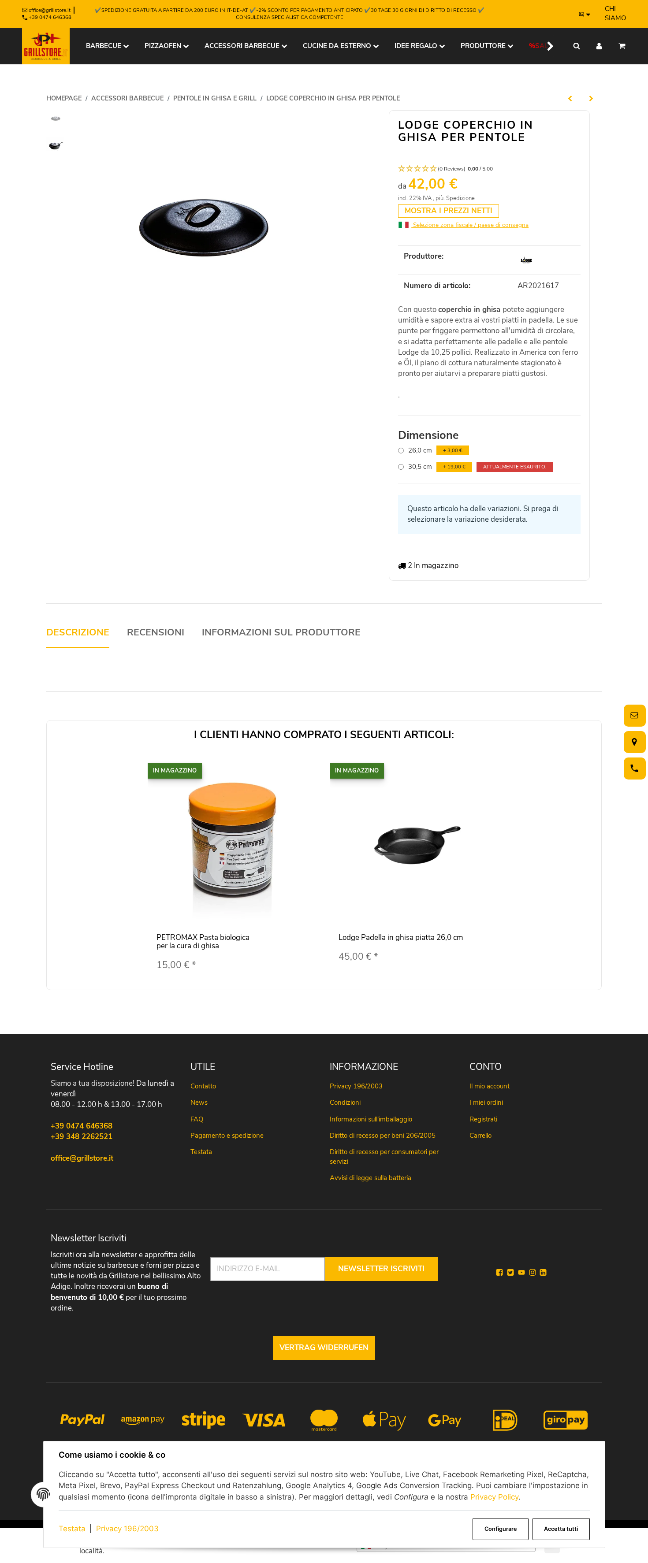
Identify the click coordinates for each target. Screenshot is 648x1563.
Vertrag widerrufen (324, 1348)
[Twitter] (510, 1272)
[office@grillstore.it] (633, 715)
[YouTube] (521, 1272)
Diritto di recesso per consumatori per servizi (384, 1156)
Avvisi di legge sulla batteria (370, 1177)
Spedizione (460, 198)
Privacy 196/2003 (127, 1528)
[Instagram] (532, 1272)
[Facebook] (499, 1272)
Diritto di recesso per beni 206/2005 (383, 1135)
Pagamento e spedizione (227, 1135)
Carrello (480, 1135)
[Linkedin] (543, 1272)
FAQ (196, 1119)
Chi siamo (615, 13)
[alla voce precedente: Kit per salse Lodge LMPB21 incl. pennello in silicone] (570, 98)
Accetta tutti (561, 1529)
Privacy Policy (494, 1496)
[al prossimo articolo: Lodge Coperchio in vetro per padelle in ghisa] (591, 98)
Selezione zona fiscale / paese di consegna (470, 225)
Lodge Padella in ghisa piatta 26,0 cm (401, 937)
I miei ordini (486, 1102)
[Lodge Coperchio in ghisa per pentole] (195, 233)
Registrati (483, 1119)
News (199, 1102)
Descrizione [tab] (77, 632)
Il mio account (489, 1086)
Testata (72, 1528)
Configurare (500, 1529)
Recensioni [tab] (155, 632)
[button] (545, 46)
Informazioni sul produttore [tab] (281, 632)
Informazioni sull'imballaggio (371, 1119)
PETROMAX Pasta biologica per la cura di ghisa (203, 941)
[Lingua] (585, 14)
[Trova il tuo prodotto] (577, 46)
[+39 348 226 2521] (633, 768)
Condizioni (345, 1102)
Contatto (203, 1086)
